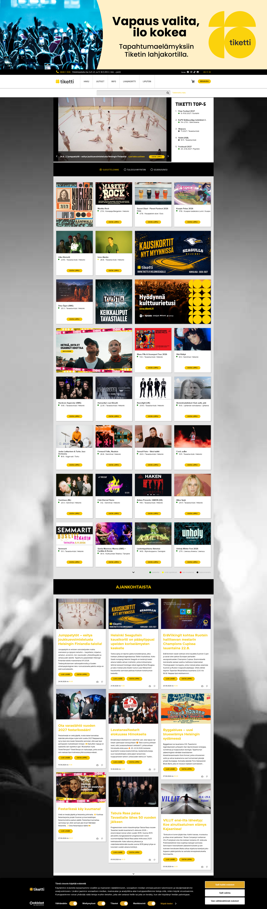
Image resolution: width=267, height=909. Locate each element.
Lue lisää (65, 674)
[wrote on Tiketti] (81, 614)
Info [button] (113, 81)
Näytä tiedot (166, 903)
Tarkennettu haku (179, 93)
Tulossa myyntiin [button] (136, 170)
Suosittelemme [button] (110, 170)
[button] (56, 156)
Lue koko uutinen (136, 156)
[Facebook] (188, 72)
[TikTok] (194, 72)
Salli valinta (224, 893)
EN (204, 72)
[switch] (101, 903)
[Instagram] (191, 72)
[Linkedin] (197, 72)
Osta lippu (82, 674)
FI (207, 72)
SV (210, 72)
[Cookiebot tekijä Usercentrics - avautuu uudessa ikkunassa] (37, 904)
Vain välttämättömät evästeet (225, 901)
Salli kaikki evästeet (224, 884)
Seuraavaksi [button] (160, 170)
